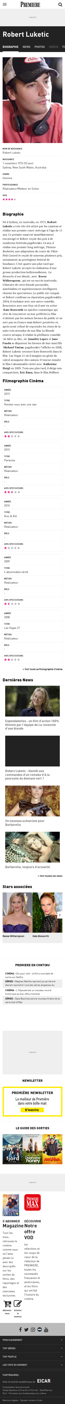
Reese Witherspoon (13, 936)
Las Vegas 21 (12, 628)
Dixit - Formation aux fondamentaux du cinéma (24, 1393)
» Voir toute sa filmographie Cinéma (42, 669)
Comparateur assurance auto (16, 1387)
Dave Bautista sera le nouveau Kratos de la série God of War (32, 1000)
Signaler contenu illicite (31, 1400)
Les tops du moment (15, 1364)
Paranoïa (9, 460)
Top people (9, 1356)
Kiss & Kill (10, 516)
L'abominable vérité (16, 572)
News (26, 47)
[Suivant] (59, 915)
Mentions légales (10, 1400)
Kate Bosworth (41, 936)
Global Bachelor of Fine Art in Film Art (20, 1390)
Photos (39, 47)
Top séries (9, 1348)
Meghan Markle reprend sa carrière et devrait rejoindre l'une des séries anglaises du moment (30, 984)
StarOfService (46, 1390)
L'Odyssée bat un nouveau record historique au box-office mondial (28, 992)
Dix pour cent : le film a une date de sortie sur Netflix (29, 975)
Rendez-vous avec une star (20, 404)
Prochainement (12, 1340)
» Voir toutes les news (50, 875)
